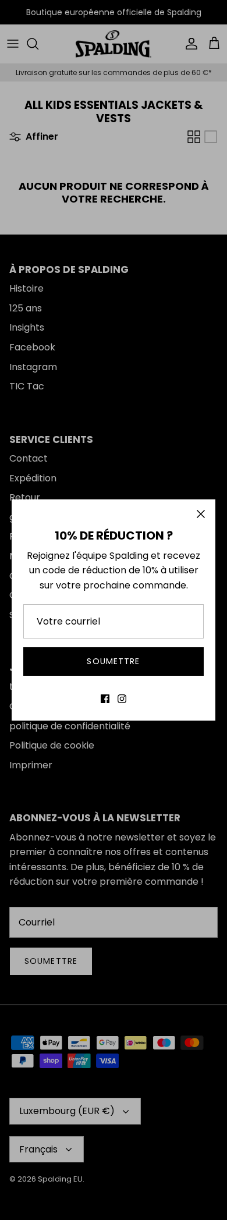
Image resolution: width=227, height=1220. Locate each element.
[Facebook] (105, 698)
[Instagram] (122, 698)
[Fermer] (201, 514)
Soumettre (113, 661)
